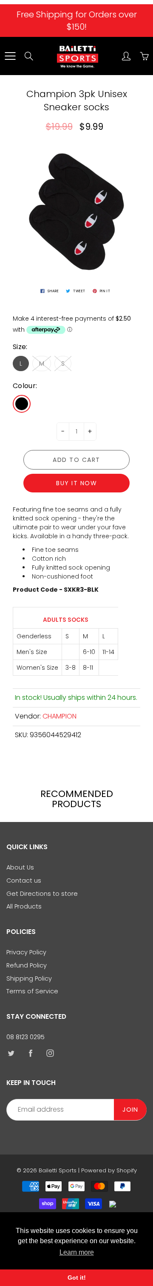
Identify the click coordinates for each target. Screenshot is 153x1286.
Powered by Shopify (109, 1170)
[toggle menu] (10, 56)
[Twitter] (10, 1053)
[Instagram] (49, 1053)
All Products (24, 906)
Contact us (23, 880)
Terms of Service (32, 991)
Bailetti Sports (57, 1170)
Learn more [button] (77, 1252)
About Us (20, 867)
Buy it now (76, 483)
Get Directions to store (42, 893)
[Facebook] (30, 1053)
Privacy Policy (26, 952)
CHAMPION (59, 716)
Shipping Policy (29, 978)
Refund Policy (26, 965)
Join (130, 1109)
